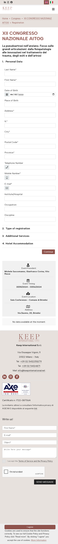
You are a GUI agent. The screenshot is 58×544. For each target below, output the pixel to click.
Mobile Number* (13, 173)
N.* (6, 121)
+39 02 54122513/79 (31, 361)
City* (7, 131)
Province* (9, 152)
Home (5, 18)
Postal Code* (11, 142)
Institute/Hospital (13, 194)
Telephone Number (14, 163)
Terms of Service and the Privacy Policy (35, 461)
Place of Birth (11, 100)
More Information (38, 540)
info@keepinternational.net (31, 370)
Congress (16, 18)
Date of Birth (11, 90)
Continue (48, 251)
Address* (9, 110)
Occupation (10, 204)
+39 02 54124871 (31, 366)
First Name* (11, 80)
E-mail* (8, 184)
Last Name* (10, 69)
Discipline (9, 215)
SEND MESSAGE (44, 482)
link (35, 408)
